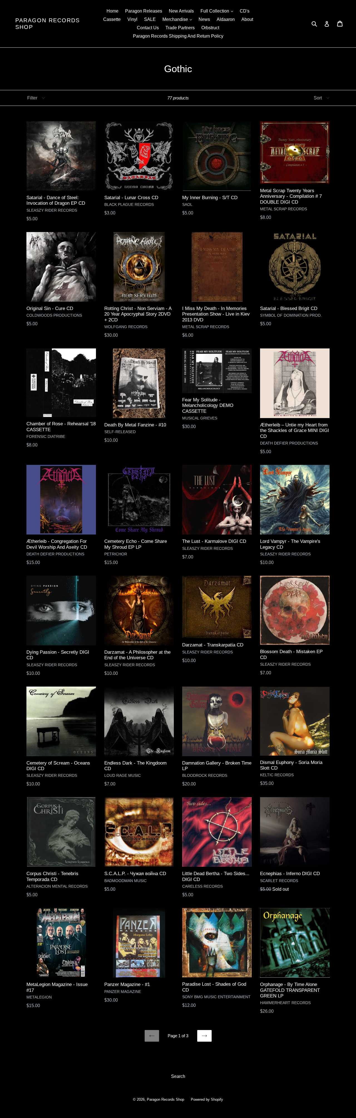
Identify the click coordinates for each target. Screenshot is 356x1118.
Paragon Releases (143, 11)
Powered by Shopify (207, 1099)
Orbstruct (210, 27)
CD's (244, 11)
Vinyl (132, 19)
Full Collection (218, 10)
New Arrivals (181, 11)
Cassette (112, 19)
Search (178, 1076)
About (247, 19)
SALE (150, 19)
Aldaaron (226, 19)
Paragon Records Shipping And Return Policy (178, 36)
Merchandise (178, 19)
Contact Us (148, 27)
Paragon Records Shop (47, 23)
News (204, 19)
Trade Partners (180, 27)
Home (112, 11)
